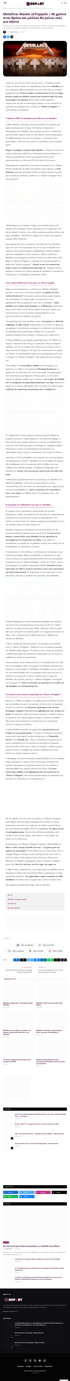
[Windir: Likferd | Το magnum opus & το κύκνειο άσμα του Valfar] (8, 1126)
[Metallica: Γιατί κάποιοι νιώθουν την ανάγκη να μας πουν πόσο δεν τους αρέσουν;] (18, 1019)
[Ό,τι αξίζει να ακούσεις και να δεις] (35, 3)
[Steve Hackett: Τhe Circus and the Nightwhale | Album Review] (8, 1145)
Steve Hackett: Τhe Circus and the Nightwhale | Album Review (36, 1143)
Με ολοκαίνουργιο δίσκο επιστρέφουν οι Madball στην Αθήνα (31, 1246)
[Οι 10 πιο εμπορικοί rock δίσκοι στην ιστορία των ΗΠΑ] (18, 1048)
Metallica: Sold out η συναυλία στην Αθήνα (49, 1004)
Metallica (6, 938)
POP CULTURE (37, 1366)
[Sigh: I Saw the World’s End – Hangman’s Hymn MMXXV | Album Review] (8, 1136)
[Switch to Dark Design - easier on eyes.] (62, 3)
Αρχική (5, 8)
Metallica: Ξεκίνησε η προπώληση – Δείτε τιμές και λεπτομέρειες (49, 1031)
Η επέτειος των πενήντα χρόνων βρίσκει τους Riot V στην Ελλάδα (37, 1259)
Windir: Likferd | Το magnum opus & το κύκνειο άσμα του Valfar (37, 1124)
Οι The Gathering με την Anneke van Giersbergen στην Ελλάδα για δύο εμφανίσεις (39, 1269)
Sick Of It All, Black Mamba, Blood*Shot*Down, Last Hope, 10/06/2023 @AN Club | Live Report (40, 1115)
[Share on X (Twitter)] (8, 36)
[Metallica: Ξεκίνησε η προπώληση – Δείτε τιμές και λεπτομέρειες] (51, 1019)
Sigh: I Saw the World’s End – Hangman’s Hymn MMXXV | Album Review (39, 1134)
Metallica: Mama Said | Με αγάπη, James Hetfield (18, 1004)
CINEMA (28, 1366)
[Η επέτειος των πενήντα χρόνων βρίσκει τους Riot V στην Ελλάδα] (8, 1261)
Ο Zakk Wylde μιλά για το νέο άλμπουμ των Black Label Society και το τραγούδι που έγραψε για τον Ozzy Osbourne (39, 1324)
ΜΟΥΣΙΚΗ (21, 1366)
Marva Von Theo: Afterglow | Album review (30, 1342)
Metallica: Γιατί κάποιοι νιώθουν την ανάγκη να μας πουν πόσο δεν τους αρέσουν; (17, 1032)
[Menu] (5, 3)
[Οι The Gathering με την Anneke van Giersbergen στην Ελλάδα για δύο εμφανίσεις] (8, 1270)
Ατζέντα (6, 1242)
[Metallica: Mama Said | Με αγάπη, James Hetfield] (18, 992)
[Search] (65, 3)
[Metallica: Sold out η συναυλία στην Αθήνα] (51, 992)
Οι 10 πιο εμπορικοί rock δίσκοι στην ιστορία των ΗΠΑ (17, 1061)
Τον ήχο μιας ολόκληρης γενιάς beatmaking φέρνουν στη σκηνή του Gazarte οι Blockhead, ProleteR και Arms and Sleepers (38, 1278)
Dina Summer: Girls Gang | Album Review (29, 1333)
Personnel (13, 903)
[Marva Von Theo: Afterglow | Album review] (8, 1344)
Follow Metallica (15, 908)
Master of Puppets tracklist (18, 899)
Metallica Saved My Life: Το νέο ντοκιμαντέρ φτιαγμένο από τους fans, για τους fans (50, 1062)
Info (11, 895)
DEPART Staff (9, 1249)
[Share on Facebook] (4, 36)
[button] (35, 895)
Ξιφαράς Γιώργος (13, 32)
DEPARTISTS (48, 1366)
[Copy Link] (11, 36)
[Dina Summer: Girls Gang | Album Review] (8, 1335)
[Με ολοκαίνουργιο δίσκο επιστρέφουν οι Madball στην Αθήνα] (35, 1225)
